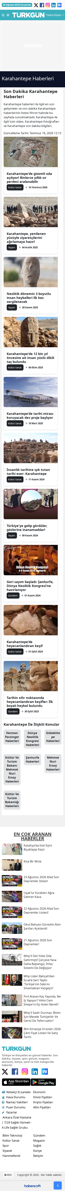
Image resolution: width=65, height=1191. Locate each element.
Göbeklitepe (53, 737)
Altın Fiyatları (42, 1107)
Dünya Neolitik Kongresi (32, 739)
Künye (37, 1151)
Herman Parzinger (12, 737)
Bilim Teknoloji (12, 1135)
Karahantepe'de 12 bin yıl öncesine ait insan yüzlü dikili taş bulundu (30, 358)
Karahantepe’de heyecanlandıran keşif (25, 644)
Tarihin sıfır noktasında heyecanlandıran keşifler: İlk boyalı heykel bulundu (30, 702)
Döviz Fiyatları (42, 1097)
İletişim (38, 1156)
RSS (9, 1175)
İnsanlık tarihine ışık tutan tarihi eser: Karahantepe (28, 472)
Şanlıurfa (32, 759)
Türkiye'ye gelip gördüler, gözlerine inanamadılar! (27, 528)
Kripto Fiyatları (43, 1102)
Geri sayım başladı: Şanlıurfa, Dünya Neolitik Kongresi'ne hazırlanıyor (30, 586)
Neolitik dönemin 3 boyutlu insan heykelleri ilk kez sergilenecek (29, 298)
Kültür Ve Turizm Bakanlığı (12, 800)
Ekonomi (39, 1092)
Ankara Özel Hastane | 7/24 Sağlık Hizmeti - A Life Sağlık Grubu (17, 1122)
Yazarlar (11, 1112)
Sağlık (37, 1146)
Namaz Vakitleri (17, 1102)
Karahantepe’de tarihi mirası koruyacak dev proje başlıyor (30, 416)
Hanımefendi (11, 1156)
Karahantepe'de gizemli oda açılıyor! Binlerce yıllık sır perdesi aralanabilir (29, 178)
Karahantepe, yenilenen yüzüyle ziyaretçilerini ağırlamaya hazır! (26, 238)
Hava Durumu (15, 1097)
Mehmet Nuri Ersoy (53, 763)
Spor (6, 1146)
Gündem (39, 1135)
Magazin (39, 1141)
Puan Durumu (15, 1107)
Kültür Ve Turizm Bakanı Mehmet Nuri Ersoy (12, 769)
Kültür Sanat (11, 1141)
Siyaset (7, 1151)
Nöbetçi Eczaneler (18, 1092)
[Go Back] (58, 1185)
